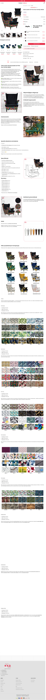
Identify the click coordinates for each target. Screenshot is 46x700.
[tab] (8, 62)
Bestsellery (2, 680)
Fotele (29, 5)
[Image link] (7, 665)
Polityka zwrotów (18, 684)
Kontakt (2, 689)
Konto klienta (33, 680)
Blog (16, 686)
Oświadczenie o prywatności (20, 689)
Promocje (2, 684)
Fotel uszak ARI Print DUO (30, 56)
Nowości (2, 681)
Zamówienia (32, 681)
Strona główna (25, 5)
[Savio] (28, 658)
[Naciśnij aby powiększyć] (2, 31)
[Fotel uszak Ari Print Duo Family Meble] (2, 47)
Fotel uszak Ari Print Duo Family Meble (2, 53)
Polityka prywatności (19, 681)
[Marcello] (17, 658)
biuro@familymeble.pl (5, 674)
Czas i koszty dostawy (19, 683)
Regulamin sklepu (18, 680)
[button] (1, 19)
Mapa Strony (3, 675)
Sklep (1, 686)
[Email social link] (22, 1)
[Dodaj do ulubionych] (3, 50)
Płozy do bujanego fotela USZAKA (33, 40)
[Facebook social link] (20, 1)
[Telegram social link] (24, 1)
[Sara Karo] (5, 658)
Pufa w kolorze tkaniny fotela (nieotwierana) (34, 37)
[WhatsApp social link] (23, 1)
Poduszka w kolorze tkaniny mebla (32, 34)
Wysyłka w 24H (3, 683)
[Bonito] (39, 658)
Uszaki (32, 5)
